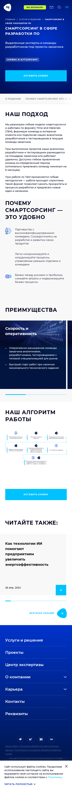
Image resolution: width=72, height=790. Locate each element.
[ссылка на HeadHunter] (51, 739)
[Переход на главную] (11, 7)
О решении (13, 99)
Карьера (14, 689)
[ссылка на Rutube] (30, 739)
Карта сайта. (12, 746)
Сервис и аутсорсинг (22, 59)
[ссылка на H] (41, 739)
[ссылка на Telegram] (20, 739)
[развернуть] (52, 677)
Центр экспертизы (24, 664)
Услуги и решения (30, 19)
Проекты (14, 652)
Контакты (15, 701)
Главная (10, 19)
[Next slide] (70, 99)
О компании (17, 677)
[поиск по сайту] (59, 7)
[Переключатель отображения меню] (67, 7)
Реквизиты (16, 713)
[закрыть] (66, 766)
